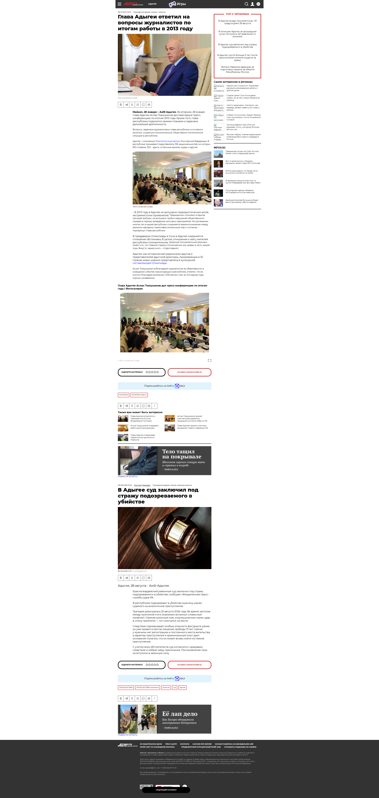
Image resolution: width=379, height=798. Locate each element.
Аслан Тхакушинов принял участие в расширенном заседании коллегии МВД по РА (192, 418)
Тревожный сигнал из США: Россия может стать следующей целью (242, 152)
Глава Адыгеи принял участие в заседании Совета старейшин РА (192, 427)
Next (206, 320)
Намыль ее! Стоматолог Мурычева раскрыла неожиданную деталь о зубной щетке (242, 88)
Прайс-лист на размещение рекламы (157, 747)
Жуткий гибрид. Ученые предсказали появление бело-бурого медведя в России (244, 136)
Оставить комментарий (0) (189, 372)
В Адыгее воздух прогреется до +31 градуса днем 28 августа (237, 22)
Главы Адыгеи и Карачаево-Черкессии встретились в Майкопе (143, 437)
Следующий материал (166, 790)
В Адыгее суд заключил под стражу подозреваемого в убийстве (237, 45)
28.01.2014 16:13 (124, 12)
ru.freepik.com (140, 571)
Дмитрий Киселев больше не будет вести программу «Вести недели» (242, 201)
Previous (124, 320)
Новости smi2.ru (128, 476)
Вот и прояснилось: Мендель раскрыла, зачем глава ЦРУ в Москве (243, 162)
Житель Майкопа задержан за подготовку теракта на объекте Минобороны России (237, 69)
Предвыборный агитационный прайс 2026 (201, 747)
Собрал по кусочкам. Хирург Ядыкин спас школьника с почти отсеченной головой (244, 117)
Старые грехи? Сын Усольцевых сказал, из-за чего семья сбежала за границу (243, 97)
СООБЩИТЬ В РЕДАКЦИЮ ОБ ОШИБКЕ (240, 747)
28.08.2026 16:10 (125, 485)
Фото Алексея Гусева (127, 98)
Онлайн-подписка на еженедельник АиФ (234, 744)
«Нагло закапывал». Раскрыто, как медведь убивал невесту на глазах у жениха (243, 107)
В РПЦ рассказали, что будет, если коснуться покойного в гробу (242, 172)
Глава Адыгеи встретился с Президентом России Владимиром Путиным (143, 418)
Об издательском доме (151, 744)
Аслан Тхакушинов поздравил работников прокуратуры (145, 427)
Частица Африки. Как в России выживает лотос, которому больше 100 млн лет (243, 127)
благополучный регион (168, 141)
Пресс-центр (171, 744)
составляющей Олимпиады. (150, 263)
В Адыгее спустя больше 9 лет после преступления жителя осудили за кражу (237, 58)
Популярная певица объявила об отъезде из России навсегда (240, 191)
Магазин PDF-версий (202, 744)
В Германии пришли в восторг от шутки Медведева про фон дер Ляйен (243, 182)
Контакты (184, 744)
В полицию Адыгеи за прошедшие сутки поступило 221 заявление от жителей (238, 34)
